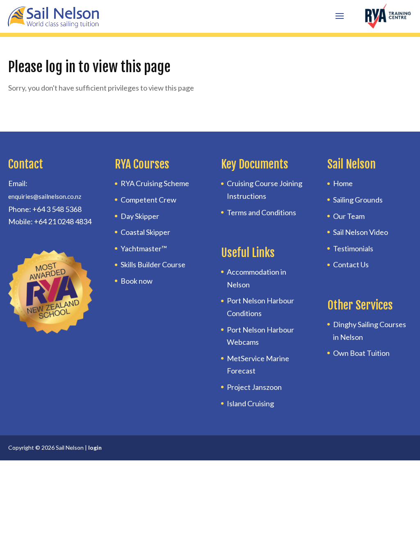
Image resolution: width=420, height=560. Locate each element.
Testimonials (353, 248)
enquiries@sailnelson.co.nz (44, 196)
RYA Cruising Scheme (155, 183)
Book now (137, 280)
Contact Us (351, 264)
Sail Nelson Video (360, 232)
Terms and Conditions (261, 212)
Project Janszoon (254, 387)
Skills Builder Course (153, 264)
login (95, 447)
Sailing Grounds (358, 199)
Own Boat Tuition (361, 352)
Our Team (349, 216)
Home (343, 183)
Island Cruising (250, 403)
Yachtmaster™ (144, 248)
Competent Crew (148, 199)
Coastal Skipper (145, 232)
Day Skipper (140, 216)
